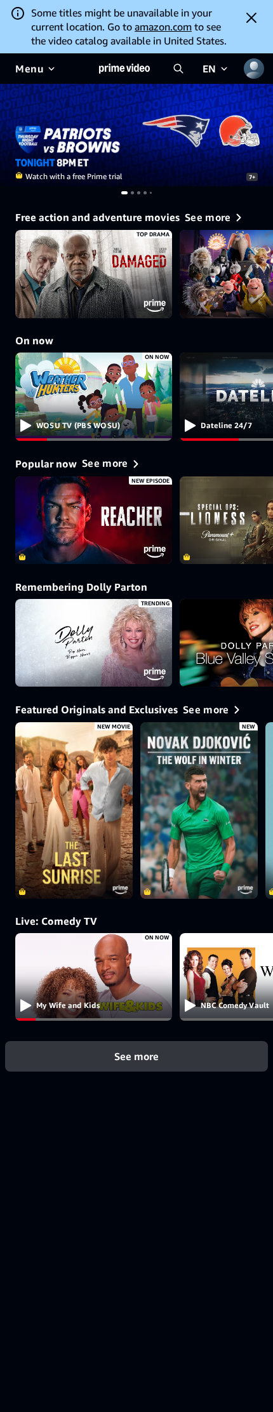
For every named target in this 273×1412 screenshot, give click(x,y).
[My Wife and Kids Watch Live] (93, 977)
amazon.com (163, 26)
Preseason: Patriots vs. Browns (136, 135)
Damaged (93, 274)
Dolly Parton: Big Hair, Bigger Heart (93, 643)
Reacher (93, 520)
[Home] (124, 69)
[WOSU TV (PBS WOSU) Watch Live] (93, 397)
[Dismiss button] (251, 18)
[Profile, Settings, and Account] (254, 68)
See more (136, 1056)
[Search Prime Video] (178, 68)
